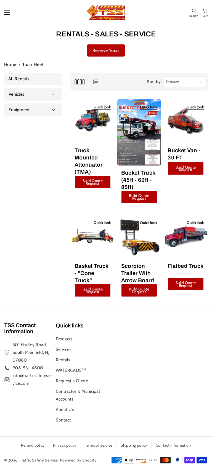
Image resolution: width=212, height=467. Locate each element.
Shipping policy (134, 445)
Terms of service (98, 445)
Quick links (70, 325)
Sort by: (154, 81)
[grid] (79, 82)
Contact (63, 420)
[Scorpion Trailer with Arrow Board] (139, 237)
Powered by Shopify (78, 460)
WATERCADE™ (71, 370)
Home (10, 64)
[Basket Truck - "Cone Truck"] (92, 237)
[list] (95, 82)
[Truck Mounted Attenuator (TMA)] (92, 121)
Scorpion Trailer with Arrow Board (137, 273)
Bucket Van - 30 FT (184, 154)
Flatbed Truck (185, 266)
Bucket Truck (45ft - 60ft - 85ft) (138, 180)
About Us (65, 409)
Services (63, 349)
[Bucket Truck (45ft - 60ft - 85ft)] (139, 132)
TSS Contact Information (20, 328)
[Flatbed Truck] (185, 237)
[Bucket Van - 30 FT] (185, 121)
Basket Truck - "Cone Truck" (91, 273)
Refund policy (32, 445)
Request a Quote (72, 380)
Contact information (173, 445)
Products (64, 338)
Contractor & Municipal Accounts (78, 395)
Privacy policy (64, 445)
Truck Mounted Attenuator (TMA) (88, 161)
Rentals (63, 359)
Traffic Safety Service (39, 460)
